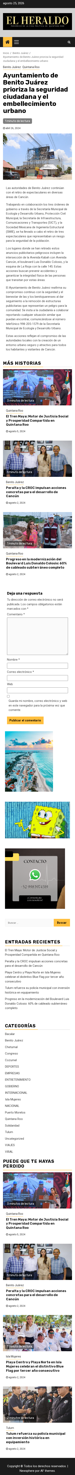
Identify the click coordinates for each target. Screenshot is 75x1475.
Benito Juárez (12, 67)
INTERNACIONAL (16, 1093)
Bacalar (10, 1034)
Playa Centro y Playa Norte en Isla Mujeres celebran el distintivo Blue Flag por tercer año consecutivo (34, 977)
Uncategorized (14, 1138)
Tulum (9, 1132)
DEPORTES (12, 1066)
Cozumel (11, 1060)
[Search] (69, 42)
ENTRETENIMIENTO (18, 1079)
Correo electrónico (20, 672)
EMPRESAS (12, 1073)
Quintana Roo (31, 67)
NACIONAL (12, 1106)
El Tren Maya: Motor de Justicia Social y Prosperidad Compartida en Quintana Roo (37, 420)
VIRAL (9, 1152)
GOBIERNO (12, 1086)
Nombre (13, 659)
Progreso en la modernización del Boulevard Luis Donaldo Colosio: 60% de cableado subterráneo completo (36, 563)
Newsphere (27, 1471)
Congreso (11, 1053)
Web (10, 684)
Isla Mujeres (13, 1099)
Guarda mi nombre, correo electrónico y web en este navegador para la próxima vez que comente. (38, 705)
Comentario (16, 614)
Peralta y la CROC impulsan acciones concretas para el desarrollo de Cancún (36, 492)
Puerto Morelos (15, 1112)
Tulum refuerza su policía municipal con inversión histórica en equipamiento (35, 1438)
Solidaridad (12, 1125)
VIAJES (10, 1145)
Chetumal (11, 1047)
